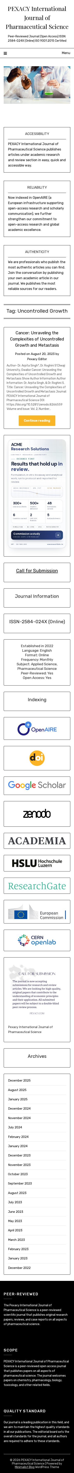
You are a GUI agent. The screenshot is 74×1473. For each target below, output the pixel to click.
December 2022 (19, 1268)
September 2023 (20, 1183)
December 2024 (19, 1108)
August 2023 (17, 1193)
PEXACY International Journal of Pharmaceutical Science (37, 17)
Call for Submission (37, 570)
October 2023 (18, 1174)
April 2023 (15, 1230)
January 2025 (18, 1099)
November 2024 (19, 1118)
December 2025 (19, 1080)
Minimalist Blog (25, 1467)
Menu (66, 53)
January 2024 (18, 1146)
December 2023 (19, 1155)
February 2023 (18, 1249)
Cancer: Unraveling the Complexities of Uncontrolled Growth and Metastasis (37, 339)
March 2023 (16, 1240)
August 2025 (17, 1090)
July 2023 (15, 1202)
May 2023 (15, 1221)
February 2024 (18, 1137)
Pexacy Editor (37, 359)
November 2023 (19, 1165)
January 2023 (18, 1258)
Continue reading (37, 420)
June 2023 (15, 1212)
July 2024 (15, 1127)
